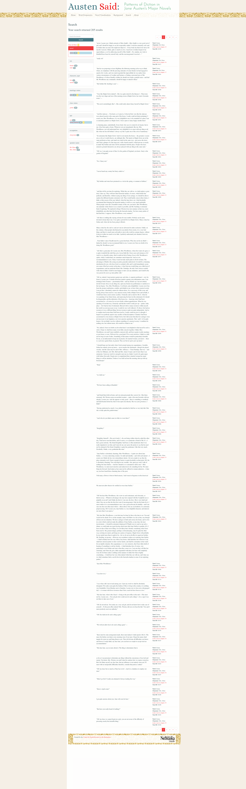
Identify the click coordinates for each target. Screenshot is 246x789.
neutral (72, 82)
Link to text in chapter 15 (159, 47)
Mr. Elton (73, 147)
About (136, 15)
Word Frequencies (85, 15)
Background (118, 15)
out (71, 120)
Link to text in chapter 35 (159, 693)
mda (71, 95)
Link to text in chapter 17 (159, 72)
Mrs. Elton (73, 150)
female (72, 65)
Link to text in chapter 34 (159, 577)
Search (128, 15)
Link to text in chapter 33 (159, 457)
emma (71, 53)
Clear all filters (73, 45)
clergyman (73, 135)
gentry (72, 107)
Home (73, 15)
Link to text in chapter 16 (159, 62)
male (71, 68)
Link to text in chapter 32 (159, 87)
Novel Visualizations (103, 15)
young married (74, 122)
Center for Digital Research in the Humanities (97, 737)
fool (71, 80)
